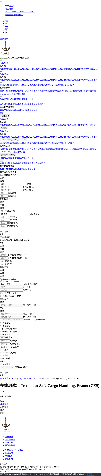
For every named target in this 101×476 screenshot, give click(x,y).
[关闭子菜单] (1, 60)
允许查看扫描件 (9, 353)
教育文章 (4, 110)
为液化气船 (25, 91)
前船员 (5, 350)
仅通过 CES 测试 (9, 332)
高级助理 (8, 69)
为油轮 (32, 91)
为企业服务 (10, 440)
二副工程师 (35, 69)
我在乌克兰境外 (9, 293)
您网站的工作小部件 (14, 450)
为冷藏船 (90, 91)
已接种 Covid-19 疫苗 (11, 296)
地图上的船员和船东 (25, 99)
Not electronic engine (10, 281)
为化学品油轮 (6, 91)
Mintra (24, 85)
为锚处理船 (48, 91)
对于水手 (4, 172)
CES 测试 (4, 85)
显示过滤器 (5, 237)
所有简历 (4, 74)
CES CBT (12, 85)
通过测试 (4, 404)
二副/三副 (16, 69)
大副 (66, 69)
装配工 (71, 69)
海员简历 (9, 9)
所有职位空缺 (92, 69)
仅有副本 (6, 364)
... (5, 17)
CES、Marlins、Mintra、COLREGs (19, 12)
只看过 (5, 356)
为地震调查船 (59, 91)
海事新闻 (12, 110)
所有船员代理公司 (8, 99)
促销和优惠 (25, 110)
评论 (2, 413)
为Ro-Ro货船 (70, 91)
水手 (84, 69)
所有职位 (4, 63)
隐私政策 (9, 459)
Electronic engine (9, 279)
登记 (2, 39)
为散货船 (16, 91)
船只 (20, 104)
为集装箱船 (81, 91)
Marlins (19, 85)
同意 (89, 475)
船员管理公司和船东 (14, 15)
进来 (6, 39)
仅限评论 (6, 335)
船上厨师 (78, 69)
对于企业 (12, 172)
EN (6, 23)
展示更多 (4, 232)
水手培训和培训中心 (9, 104)
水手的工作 (10, 6)
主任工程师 (25, 69)
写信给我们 (40, 104)
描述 (2, 410)
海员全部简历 (92, 80)
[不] (93, 475)
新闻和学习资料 (28, 104)
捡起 (2, 234)
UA (6, 26)
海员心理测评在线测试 (37, 85)
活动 (18, 110)
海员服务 (9, 437)
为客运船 (39, 91)
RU (6, 21)
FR (6, 30)
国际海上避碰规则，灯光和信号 (61, 85)
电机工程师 (59, 69)
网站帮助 (33, 110)
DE (6, 28)
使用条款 (9, 456)
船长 (2, 69)
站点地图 (9, 453)
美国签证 (6, 323)
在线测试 (4, 407)
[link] (14, 58)
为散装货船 (20, 94)
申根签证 (6, 326)
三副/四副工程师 (47, 69)
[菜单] (1, 1)
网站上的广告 (11, 442)
